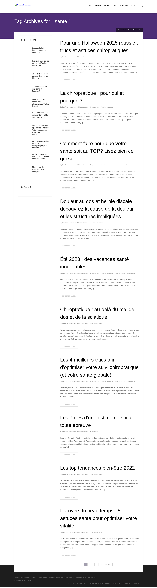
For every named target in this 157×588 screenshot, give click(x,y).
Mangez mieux (120, 165)
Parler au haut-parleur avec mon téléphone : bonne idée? (40, 63)
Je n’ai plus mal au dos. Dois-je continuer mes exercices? (40, 156)
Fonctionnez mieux (96, 57)
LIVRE (114, 5)
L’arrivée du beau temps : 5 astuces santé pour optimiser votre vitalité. (98, 518)
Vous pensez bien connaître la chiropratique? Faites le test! (40, 102)
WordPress (28, 580)
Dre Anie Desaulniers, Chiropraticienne (75, 57)
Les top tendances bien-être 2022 (97, 468)
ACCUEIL (91, 5)
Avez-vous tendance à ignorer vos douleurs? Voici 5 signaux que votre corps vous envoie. (41, 130)
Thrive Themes (90, 577)
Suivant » (108, 565)
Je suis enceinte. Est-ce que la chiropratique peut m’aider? (40, 144)
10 (101, 565)
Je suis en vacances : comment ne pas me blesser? (40, 76)
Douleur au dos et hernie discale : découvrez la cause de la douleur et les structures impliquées (97, 208)
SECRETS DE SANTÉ (123, 5)
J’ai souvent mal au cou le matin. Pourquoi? (39, 89)
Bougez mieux (95, 107)
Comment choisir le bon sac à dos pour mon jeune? (39, 50)
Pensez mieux (130, 165)
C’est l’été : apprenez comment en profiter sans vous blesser (40, 115)
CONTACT (134, 5)
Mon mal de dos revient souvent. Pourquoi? (38, 169)
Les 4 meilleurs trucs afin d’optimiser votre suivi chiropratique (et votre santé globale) (99, 367)
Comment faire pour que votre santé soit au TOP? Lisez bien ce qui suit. (97, 151)
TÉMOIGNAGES (107, 5)
